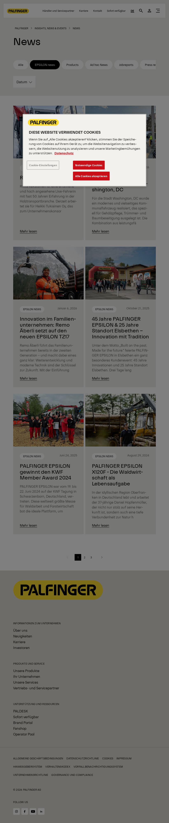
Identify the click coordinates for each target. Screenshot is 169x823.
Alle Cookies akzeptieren (91, 176)
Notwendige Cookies (88, 165)
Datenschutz (64, 153)
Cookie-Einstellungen (43, 165)
